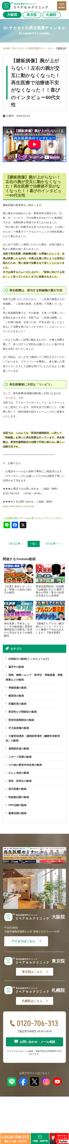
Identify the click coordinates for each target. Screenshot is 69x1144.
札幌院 (51, 15)
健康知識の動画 (17, 813)
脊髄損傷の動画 (17, 687)
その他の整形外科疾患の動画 (25, 764)
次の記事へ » (52, 543)
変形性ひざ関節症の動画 (22, 711)
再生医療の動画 (17, 788)
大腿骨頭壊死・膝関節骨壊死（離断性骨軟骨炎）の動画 (33, 738)
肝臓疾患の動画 (17, 703)
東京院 (32, 15)
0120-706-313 (37, 1023)
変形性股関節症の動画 (21, 719)
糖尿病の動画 (16, 695)
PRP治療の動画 (17, 805)
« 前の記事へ (15, 543)
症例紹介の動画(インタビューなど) (28, 658)
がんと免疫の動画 (18, 772)
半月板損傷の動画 (18, 727)
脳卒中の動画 (16, 666)
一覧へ (34, 543)
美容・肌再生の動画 (20, 780)
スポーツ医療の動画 (20, 756)
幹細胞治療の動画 (18, 797)
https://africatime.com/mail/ (18, 506)
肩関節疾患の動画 (18, 748)
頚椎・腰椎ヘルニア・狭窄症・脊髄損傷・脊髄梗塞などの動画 (34, 677)
